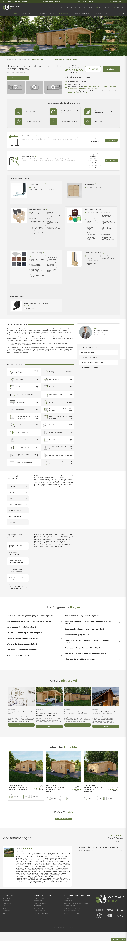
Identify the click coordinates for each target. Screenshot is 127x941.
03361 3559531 (120, 7)
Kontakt (90, 7)
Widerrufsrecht (69, 905)
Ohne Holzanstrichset (92, 212)
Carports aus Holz (81, 14)
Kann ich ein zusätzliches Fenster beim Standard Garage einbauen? (87, 641)
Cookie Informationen (71, 911)
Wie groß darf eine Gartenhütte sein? (20, 713)
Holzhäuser (27, 14)
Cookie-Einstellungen (71, 913)
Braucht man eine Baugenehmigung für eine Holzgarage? (30, 616)
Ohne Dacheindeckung (37, 256)
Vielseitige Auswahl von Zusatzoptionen (16, 561)
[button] (60, 87)
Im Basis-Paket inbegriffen (90, 357)
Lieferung (12, 522)
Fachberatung (7, 911)
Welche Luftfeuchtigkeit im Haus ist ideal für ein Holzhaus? (105, 713)
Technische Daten (87, 352)
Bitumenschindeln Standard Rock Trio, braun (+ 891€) (36, 266)
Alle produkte (16, 59)
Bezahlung (6, 898)
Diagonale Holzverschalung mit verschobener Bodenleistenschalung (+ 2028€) (53, 221)
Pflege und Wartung (41, 913)
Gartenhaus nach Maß (73, 7)
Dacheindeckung (40, 908)
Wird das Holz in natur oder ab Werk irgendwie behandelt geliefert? (88, 622)
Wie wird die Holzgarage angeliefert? (22, 644)
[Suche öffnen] (119, 14)
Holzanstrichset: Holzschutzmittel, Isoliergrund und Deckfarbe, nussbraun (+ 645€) (108, 229)
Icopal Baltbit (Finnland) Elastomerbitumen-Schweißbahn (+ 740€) (37, 261)
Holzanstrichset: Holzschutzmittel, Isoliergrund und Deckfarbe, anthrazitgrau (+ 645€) (108, 237)
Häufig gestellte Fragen (89, 367)
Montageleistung (8, 903)
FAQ (4, 913)
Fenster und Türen (15, 504)
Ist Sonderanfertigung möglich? (77, 635)
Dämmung (37, 905)
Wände (11, 492)
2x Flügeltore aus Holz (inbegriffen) (95, 187)
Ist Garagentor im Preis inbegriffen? (21, 627)
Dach (10, 498)
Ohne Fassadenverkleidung (36, 213)
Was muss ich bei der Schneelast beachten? (82, 648)
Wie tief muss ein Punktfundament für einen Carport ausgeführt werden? (47, 714)
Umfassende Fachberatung (14, 553)
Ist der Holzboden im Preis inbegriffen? (22, 638)
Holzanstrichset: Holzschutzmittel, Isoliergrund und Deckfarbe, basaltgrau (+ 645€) (108, 221)
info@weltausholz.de (104, 7)
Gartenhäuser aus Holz (46, 14)
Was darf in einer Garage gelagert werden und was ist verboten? (77, 713)
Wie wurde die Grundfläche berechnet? (80, 659)
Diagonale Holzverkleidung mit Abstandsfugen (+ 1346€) (53, 227)
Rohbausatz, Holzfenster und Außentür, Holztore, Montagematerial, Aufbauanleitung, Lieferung (93, 87)
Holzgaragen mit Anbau (63, 818)
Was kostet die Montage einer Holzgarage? (82, 616)
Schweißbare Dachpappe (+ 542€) (52, 256)
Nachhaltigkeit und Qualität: (15, 546)
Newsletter (6, 908)
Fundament (38, 901)
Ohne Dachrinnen (36, 187)
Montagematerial (15, 510)
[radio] (114, 850)
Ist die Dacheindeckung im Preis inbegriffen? (25, 633)
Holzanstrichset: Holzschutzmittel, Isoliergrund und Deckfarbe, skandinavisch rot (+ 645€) (92, 229)
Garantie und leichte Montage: (16, 578)
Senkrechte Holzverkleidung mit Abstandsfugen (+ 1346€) (37, 227)
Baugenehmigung (40, 898)
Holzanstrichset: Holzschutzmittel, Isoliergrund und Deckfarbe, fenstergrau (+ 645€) (92, 237)
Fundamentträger (15, 486)
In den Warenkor (30, 308)
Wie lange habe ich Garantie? (18, 655)
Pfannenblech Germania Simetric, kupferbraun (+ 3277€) (37, 275)
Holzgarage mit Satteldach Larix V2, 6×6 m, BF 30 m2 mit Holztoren (94, 788)
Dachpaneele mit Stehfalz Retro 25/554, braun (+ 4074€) (37, 270)
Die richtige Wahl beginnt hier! (92, 362)
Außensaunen (100, 14)
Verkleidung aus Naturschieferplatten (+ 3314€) (37, 232)
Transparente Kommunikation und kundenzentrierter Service (16, 587)
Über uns (61, 7)
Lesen (21, 725)
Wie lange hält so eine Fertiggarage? (22, 650)
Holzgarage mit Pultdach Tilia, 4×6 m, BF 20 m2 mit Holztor (18, 787)
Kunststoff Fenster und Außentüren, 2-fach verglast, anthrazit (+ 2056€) (92, 262)
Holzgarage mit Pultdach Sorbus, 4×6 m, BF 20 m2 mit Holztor (55, 788)
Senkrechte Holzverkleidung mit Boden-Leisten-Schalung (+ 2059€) (53, 214)
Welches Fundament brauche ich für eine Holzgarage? (86, 653)
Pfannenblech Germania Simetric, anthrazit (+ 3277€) (53, 270)
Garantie (5, 905)
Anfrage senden (111, 140)
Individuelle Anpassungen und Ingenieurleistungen (16, 569)
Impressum (68, 901)
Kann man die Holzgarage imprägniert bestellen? (84, 629)
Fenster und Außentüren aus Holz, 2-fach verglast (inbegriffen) (92, 257)
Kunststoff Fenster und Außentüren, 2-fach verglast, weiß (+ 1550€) (108, 257)
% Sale (16, 14)
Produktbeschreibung (89, 347)
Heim (9, 59)
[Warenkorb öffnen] (121, 14)
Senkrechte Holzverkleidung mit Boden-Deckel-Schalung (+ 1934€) (37, 220)
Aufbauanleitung (15, 516)
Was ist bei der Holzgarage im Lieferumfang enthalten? (29, 621)
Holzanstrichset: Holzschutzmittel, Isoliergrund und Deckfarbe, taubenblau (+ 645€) (92, 221)
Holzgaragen (63, 14)
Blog (84, 7)
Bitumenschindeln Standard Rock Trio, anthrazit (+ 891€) (52, 261)
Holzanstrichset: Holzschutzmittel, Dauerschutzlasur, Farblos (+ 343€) (106, 214)
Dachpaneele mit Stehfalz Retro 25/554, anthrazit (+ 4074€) (52, 266)
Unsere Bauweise (40, 903)
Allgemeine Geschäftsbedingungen (76, 903)
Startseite (52, 7)
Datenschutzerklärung (72, 908)
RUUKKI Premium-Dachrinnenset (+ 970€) (42, 189)
